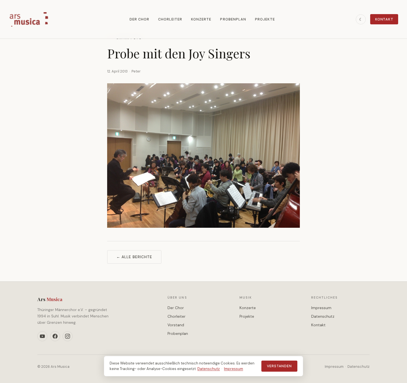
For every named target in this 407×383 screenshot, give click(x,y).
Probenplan (233, 19)
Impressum (321, 308)
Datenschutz (322, 316)
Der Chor (139, 19)
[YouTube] (42, 336)
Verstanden (279, 366)
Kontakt (384, 19)
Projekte (265, 19)
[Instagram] (68, 336)
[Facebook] (55, 336)
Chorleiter (170, 19)
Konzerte (201, 19)
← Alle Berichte (134, 257)
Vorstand (176, 325)
